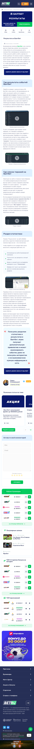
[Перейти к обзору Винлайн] (6, 603)
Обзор (5, 32)
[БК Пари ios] (29, 614)
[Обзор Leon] (6, 518)
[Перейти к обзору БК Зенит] (6, 620)
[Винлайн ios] (29, 603)
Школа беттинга (8, 9)
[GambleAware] (24, 720)
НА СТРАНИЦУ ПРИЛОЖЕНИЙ (16, 625)
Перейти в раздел (8, 430)
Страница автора (15, 384)
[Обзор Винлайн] (6, 497)
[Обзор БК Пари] (6, 502)
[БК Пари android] (26, 614)
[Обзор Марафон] (6, 508)
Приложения (21, 32)
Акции (29, 32)
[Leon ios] (29, 608)
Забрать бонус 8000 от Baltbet (17, 72)
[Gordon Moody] (7, 720)
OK (29, 735)
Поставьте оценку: (17, 473)
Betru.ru (5, 734)
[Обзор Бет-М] (6, 513)
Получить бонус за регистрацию (9, 24)
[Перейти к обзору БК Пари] (6, 614)
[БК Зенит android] (26, 619)
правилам (21, 736)
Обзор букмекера (24, 24)
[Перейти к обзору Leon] (6, 609)
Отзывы (13, 32)
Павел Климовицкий (15, 381)
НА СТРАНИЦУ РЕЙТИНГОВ (16, 524)
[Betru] (10, 703)
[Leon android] (26, 608)
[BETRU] (5, 4)
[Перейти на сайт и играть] (29, 496)
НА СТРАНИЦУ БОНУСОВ (16, 593)
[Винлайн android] (26, 603)
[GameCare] (17, 720)
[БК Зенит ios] (29, 619)
